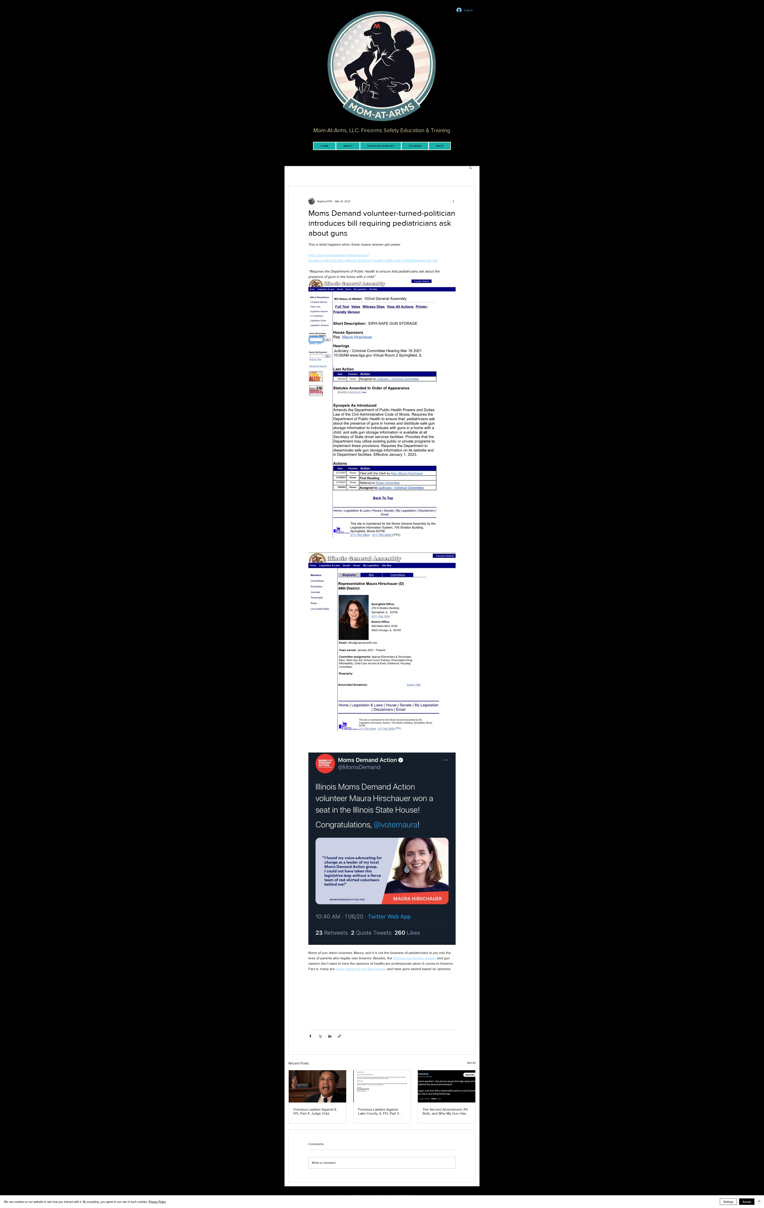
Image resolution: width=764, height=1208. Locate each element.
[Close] (759, 1201)
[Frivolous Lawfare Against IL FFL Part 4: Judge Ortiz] (317, 1086)
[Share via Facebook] (310, 1036)
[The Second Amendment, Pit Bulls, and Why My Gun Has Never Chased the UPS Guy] (446, 1086)
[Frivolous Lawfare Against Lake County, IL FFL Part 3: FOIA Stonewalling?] (382, 1086)
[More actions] (453, 201)
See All (471, 1062)
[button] (470, 167)
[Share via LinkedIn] (330, 1036)
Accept (747, 1202)
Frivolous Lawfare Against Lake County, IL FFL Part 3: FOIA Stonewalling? (379, 1111)
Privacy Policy (157, 1202)
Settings (728, 1202)
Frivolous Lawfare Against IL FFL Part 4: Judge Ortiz (315, 1111)
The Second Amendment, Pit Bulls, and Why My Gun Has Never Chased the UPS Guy (445, 1111)
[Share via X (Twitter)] (320, 1036)
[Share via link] (339, 1036)
